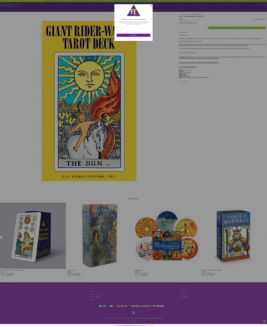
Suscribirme (133, 35)
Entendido (151, 325)
